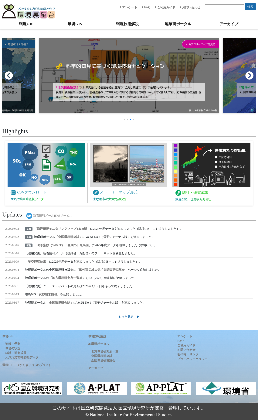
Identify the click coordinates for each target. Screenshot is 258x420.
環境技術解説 (127, 24)
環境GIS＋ (77, 24)
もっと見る (126, 316)
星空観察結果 (37, 261)
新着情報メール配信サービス (52, 215)
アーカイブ (228, 24)
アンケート (129, 7)
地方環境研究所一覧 (104, 351)
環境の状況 (12, 348)
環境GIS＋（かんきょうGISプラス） (27, 365)
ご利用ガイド (165, 7)
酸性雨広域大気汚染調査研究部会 (102, 269)
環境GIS (26, 24)
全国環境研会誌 (68, 236)
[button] (251, 75)
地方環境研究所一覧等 (67, 277)
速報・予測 (12, 343)
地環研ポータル (178, 24)
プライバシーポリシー (192, 358)
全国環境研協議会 (103, 360)
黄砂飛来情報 (48, 294)
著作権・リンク (188, 354)
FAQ (146, 7)
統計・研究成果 (15, 352)
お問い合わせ (190, 7)
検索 (250, 6)
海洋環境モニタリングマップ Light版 (62, 228)
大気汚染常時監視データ (22, 357)
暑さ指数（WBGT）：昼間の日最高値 (63, 245)
